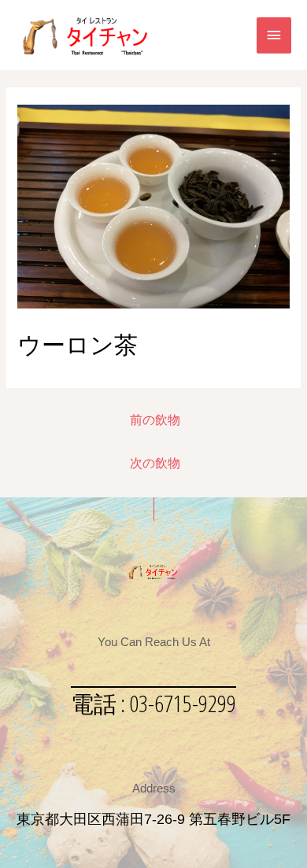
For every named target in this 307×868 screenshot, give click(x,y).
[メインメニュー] (274, 35)
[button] (153, 704)
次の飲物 (155, 463)
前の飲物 (155, 420)
